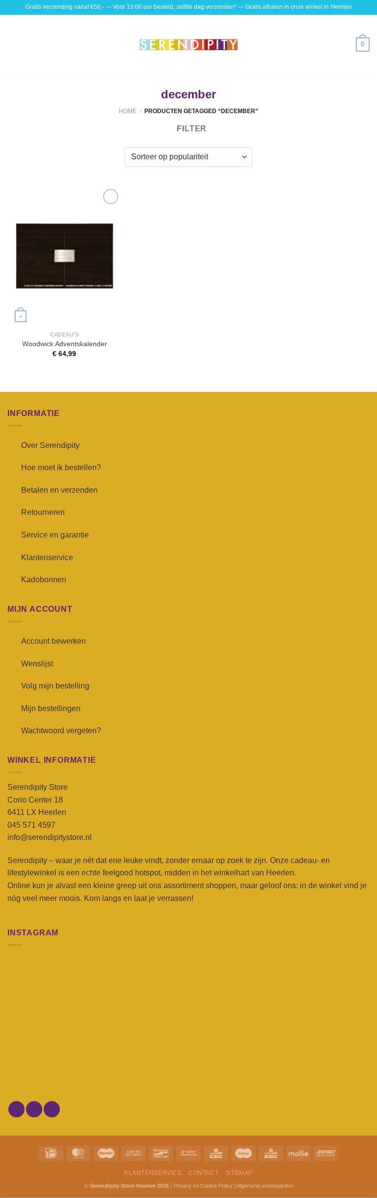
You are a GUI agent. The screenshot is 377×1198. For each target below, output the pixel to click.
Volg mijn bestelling (55, 686)
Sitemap (239, 1172)
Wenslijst (37, 663)
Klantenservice (47, 557)
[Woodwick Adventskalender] (64, 256)
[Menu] (13, 44)
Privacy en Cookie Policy (203, 1186)
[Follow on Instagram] (34, 1109)
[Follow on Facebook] (16, 1109)
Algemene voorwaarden (265, 1186)
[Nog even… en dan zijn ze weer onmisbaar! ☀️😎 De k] (311, 992)
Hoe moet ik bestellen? (61, 467)
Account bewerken (53, 641)
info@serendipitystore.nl (49, 837)
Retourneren (43, 512)
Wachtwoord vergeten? (61, 730)
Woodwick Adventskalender (64, 344)
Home (127, 111)
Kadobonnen (43, 579)
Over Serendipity (50, 445)
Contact (203, 1172)
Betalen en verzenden (59, 490)
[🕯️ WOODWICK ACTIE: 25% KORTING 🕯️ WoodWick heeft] (188, 992)
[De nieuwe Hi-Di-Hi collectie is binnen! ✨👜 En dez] (311, 1063)
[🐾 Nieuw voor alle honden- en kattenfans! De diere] (66, 992)
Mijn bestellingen (51, 708)
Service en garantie (55, 535)
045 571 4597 (31, 825)
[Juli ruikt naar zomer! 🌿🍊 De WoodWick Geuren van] (188, 1063)
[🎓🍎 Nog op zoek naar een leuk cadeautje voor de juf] (66, 1063)
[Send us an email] (52, 1109)
